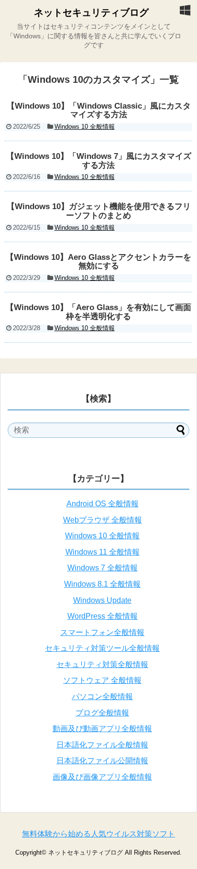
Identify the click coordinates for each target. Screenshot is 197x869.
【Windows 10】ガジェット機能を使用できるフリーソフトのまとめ (99, 211)
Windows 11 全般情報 (103, 552)
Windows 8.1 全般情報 (102, 584)
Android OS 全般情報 (102, 504)
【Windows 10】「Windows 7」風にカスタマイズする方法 (98, 161)
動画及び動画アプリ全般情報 (102, 728)
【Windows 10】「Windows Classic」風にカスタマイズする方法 (99, 110)
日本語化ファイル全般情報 (102, 745)
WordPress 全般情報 (102, 616)
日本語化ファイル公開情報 (102, 761)
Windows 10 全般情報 (85, 126)
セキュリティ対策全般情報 (102, 664)
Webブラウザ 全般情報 (102, 520)
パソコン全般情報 (102, 696)
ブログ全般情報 (102, 713)
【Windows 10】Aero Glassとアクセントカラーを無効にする (98, 262)
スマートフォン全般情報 (102, 632)
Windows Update (102, 600)
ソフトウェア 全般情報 (102, 680)
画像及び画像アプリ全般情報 (102, 777)
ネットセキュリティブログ (91, 12)
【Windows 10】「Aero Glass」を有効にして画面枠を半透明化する (98, 312)
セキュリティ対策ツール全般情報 (102, 648)
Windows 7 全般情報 (102, 568)
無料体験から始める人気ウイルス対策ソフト (98, 834)
